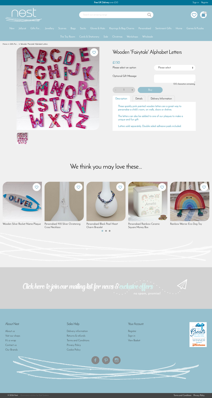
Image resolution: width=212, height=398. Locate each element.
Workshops (132, 37)
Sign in (196, 2)
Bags (73, 28)
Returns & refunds (76, 336)
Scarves (62, 28)
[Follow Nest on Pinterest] (106, 360)
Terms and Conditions (78, 340)
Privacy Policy (74, 345)
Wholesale (147, 37)
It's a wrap (10, 340)
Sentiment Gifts (163, 28)
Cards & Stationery (89, 37)
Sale (106, 37)
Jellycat (22, 28)
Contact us (11, 345)
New (11, 28)
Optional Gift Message (124, 76)
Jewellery (49, 28)
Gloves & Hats (97, 28)
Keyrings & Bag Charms (121, 28)
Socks (83, 28)
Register (204, 2)
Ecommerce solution (28, 395)
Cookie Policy (73, 350)
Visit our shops (12, 336)
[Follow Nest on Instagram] (117, 360)
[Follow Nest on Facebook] (95, 360)
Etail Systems (44, 395)
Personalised (144, 28)
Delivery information (77, 331)
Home (179, 28)
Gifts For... (35, 28)
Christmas (117, 37)
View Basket (134, 340)
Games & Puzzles (195, 28)
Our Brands (11, 350)
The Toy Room (67, 37)
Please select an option (124, 67)
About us (10, 331)
